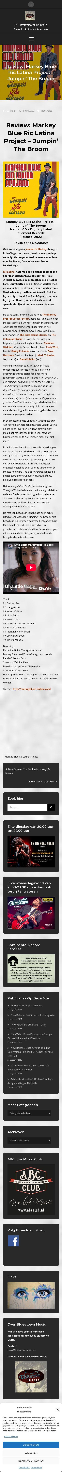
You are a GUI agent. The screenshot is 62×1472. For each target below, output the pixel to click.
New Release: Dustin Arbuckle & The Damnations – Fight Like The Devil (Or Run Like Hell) (30, 1052)
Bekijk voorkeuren (31, 1460)
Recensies (46, 110)
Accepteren (31, 1444)
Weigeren (31, 1452)
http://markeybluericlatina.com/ (32, 689)
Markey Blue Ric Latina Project (21, 756)
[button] (57, 1409)
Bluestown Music (31, 25)
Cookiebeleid (24, 1467)
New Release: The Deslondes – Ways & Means (27, 771)
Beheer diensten (11, 1436)
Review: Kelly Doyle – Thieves (26, 1005)
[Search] (51, 807)
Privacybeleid (36, 1467)
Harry (13, 110)
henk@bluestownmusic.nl (21, 1350)
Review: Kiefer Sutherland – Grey (28, 1024)
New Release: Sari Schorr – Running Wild (33, 1015)
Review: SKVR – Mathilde (41, 781)
